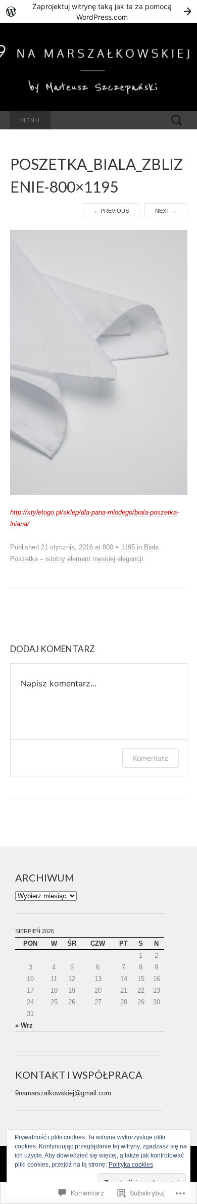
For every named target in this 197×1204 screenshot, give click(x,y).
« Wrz (24, 1025)
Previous (111, 211)
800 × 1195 (119, 547)
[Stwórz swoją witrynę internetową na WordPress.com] (98, 11)
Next (166, 211)
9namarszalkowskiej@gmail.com (63, 1093)
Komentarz (150, 758)
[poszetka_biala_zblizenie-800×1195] (98, 362)
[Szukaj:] (176, 120)
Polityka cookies (131, 1164)
